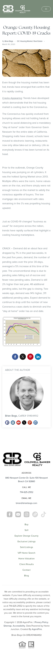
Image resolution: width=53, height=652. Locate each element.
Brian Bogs (9, 41)
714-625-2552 (26, 492)
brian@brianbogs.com (26, 503)
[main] (26, 233)
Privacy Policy (41, 622)
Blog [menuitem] (26, 575)
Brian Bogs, (21, 415)
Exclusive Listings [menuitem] (27, 541)
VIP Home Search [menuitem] (26, 552)
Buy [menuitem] (27, 524)
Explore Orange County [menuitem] (26, 535)
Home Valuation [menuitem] (26, 558)
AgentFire (37, 629)
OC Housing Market (25, 41)
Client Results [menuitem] (26, 564)
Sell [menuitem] (26, 530)
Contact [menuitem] (26, 569)
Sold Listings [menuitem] (26, 547)
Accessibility (19, 625)
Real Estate (37, 41)
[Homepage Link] (16, 8)
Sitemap (8, 625)
